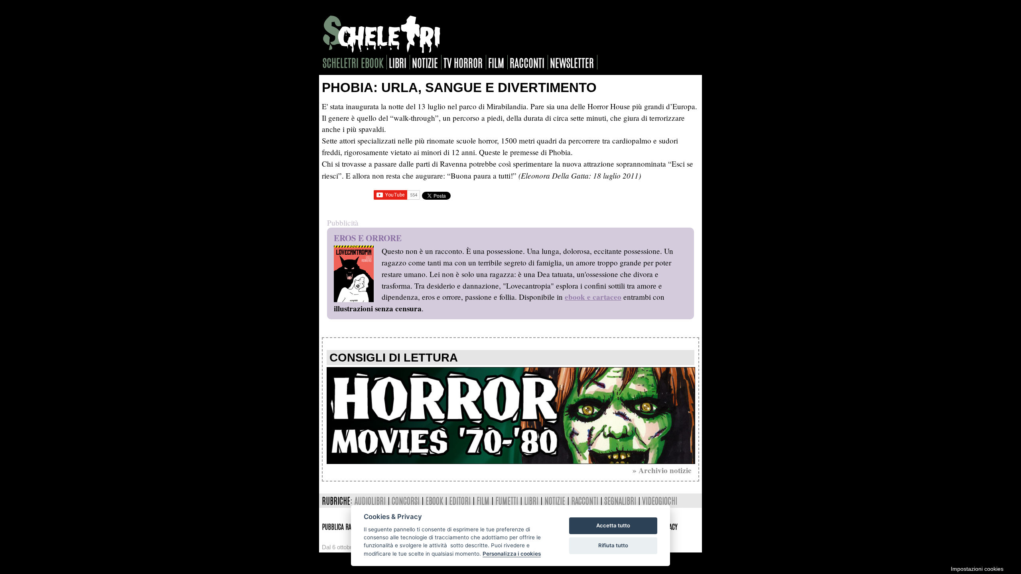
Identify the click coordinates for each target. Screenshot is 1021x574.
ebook (434, 500)
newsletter (572, 62)
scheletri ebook (353, 62)
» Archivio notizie (662, 470)
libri (397, 62)
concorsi (406, 500)
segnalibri (620, 500)
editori (460, 500)
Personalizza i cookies (512, 553)
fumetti (506, 500)
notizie (425, 62)
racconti (527, 62)
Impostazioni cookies (977, 569)
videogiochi (659, 500)
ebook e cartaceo (593, 297)
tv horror (463, 62)
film (496, 62)
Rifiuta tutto (613, 545)
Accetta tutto (613, 525)
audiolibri (370, 500)
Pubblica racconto (345, 526)
